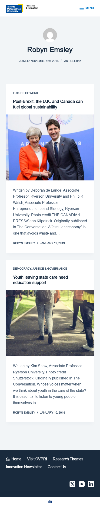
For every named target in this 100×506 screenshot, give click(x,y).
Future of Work (25, 93)
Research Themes (68, 459)
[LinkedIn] (91, 484)
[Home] (50, 501)
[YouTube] (82, 484)
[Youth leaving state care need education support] (50, 323)
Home (16, 459)
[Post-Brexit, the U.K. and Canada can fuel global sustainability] (50, 147)
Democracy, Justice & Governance (40, 268)
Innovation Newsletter (24, 467)
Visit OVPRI (37, 459)
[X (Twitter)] (72, 484)
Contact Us (57, 467)
